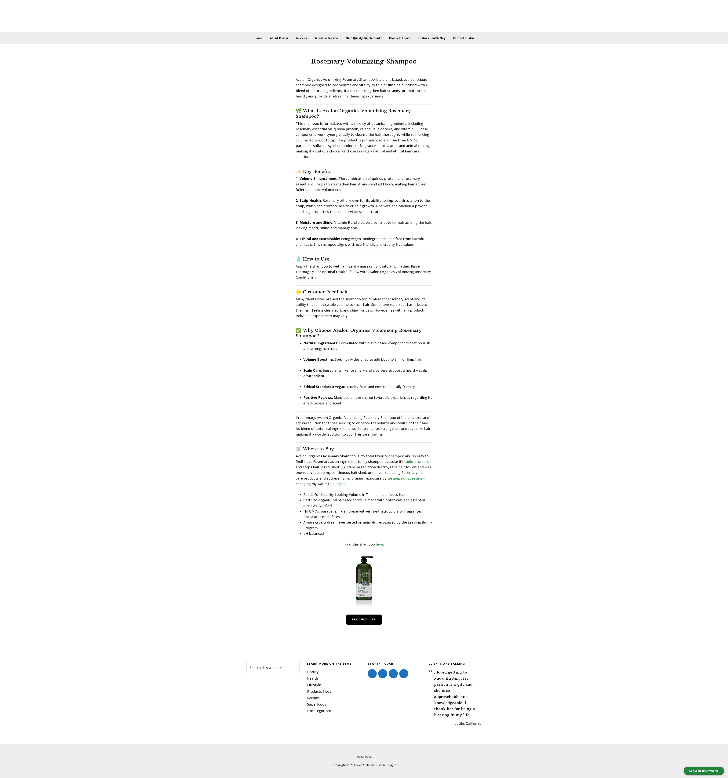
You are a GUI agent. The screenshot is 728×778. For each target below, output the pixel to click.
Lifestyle (314, 684)
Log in (391, 765)
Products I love (319, 691)
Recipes (313, 698)
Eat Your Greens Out (364, 16)
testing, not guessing (404, 478)
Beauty (312, 672)
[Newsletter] (403, 673)
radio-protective (418, 461)
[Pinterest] (393, 673)
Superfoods (316, 704)
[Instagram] (382, 673)
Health (312, 678)
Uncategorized (319, 710)
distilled (339, 483)
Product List (364, 619)
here (379, 544)
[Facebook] (372, 673)
